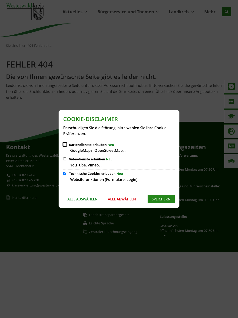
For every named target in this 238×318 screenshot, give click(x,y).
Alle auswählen (82, 199)
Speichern (161, 199)
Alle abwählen (122, 199)
